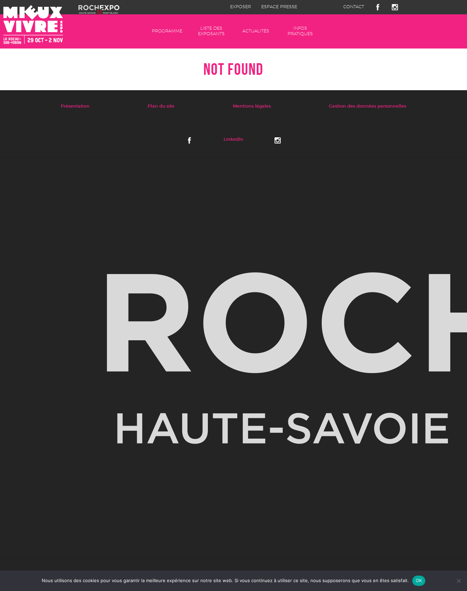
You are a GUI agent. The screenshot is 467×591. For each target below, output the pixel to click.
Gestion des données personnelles (367, 106)
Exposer (240, 7)
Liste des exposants (211, 31)
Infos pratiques (300, 31)
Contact (353, 7)
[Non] (458, 580)
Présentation (75, 106)
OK (419, 580)
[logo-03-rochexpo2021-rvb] (233, 358)
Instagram (394, 7)
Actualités (255, 31)
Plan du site (161, 106)
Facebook (377, 7)
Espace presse (279, 7)
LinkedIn (233, 139)
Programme (167, 31)
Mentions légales (252, 106)
